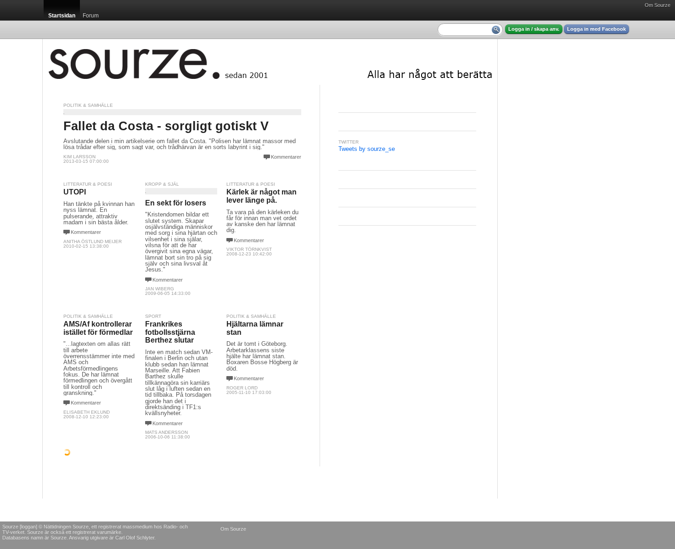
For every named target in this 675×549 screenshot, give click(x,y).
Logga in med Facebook (596, 29)
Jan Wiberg (159, 288)
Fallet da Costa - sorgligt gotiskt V (166, 126)
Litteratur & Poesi (87, 184)
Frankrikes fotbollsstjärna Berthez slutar (170, 332)
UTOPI (74, 192)
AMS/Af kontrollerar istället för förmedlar (98, 328)
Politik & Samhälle (88, 105)
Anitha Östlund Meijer (92, 241)
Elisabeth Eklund (86, 412)
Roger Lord (242, 387)
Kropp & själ (162, 184)
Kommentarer (286, 157)
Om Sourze (657, 5)
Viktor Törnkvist (249, 249)
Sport (153, 316)
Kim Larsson (79, 156)
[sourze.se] (270, 62)
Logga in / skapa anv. (533, 29)
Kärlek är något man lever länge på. (261, 196)
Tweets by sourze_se (366, 148)
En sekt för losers (175, 203)
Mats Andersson (166, 432)
